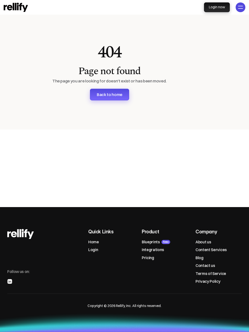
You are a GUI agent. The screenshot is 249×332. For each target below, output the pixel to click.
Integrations (153, 249)
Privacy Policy (208, 281)
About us (203, 241)
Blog (200, 257)
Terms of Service (211, 273)
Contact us (205, 265)
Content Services (211, 249)
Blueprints (151, 241)
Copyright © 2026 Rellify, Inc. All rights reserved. (124, 306)
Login (93, 249)
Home (93, 241)
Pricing (148, 257)
